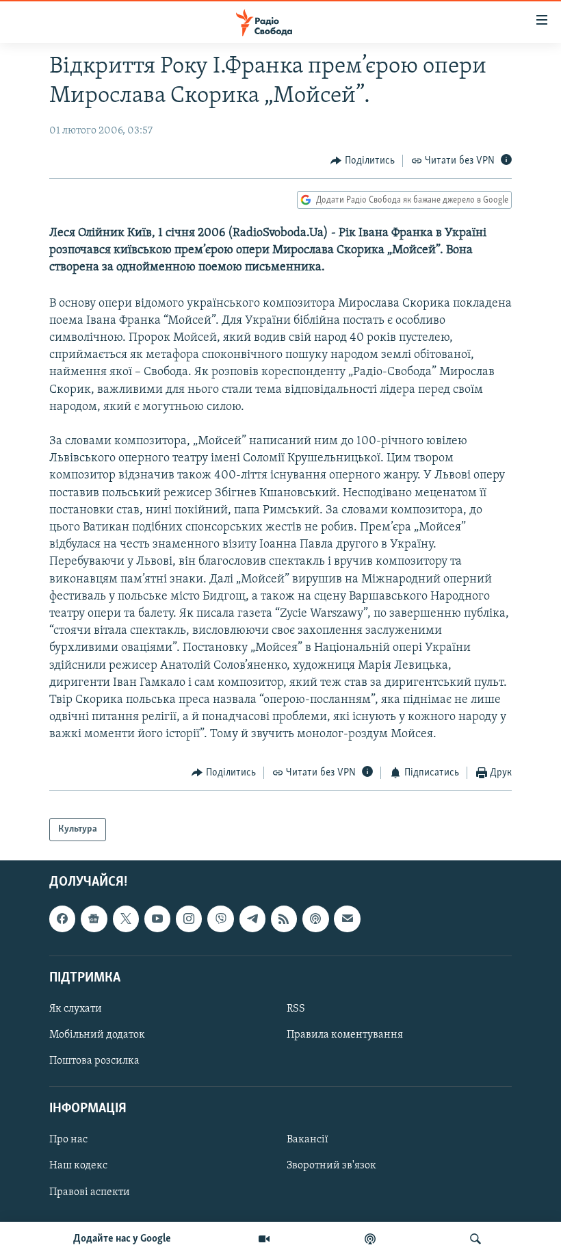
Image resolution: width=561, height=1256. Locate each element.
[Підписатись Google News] (94, 919)
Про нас (68, 1140)
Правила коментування (345, 1034)
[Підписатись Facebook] (62, 919)
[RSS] (284, 919)
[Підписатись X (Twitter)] (126, 919)
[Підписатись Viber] (220, 919)
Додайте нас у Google (122, 1238)
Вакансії (307, 1140)
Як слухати (75, 1008)
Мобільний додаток (97, 1034)
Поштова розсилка (94, 1060)
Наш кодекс (78, 1166)
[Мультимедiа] (264, 1239)
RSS (296, 1008)
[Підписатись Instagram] (189, 919)
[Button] (362, 161)
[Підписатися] (347, 919)
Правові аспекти (89, 1192)
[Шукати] (475, 1239)
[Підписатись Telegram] (252, 919)
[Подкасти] (370, 1239)
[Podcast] (315, 919)
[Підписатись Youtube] (157, 919)
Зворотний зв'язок (331, 1166)
